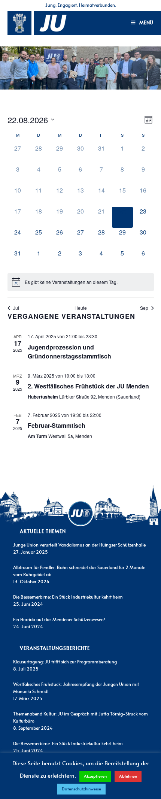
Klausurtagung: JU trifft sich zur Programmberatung (65, 662)
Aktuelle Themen (43, 531)
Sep (144, 308)
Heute (81, 308)
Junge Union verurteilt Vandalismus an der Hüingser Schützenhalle (79, 545)
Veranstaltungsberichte (55, 648)
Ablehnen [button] (128, 776)
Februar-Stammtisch (56, 425)
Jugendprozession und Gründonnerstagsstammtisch (69, 351)
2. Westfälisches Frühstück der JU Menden (88, 386)
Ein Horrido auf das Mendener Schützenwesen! (59, 619)
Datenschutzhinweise (81, 789)
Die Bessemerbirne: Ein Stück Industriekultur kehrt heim (68, 597)
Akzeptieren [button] (95, 776)
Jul (16, 308)
